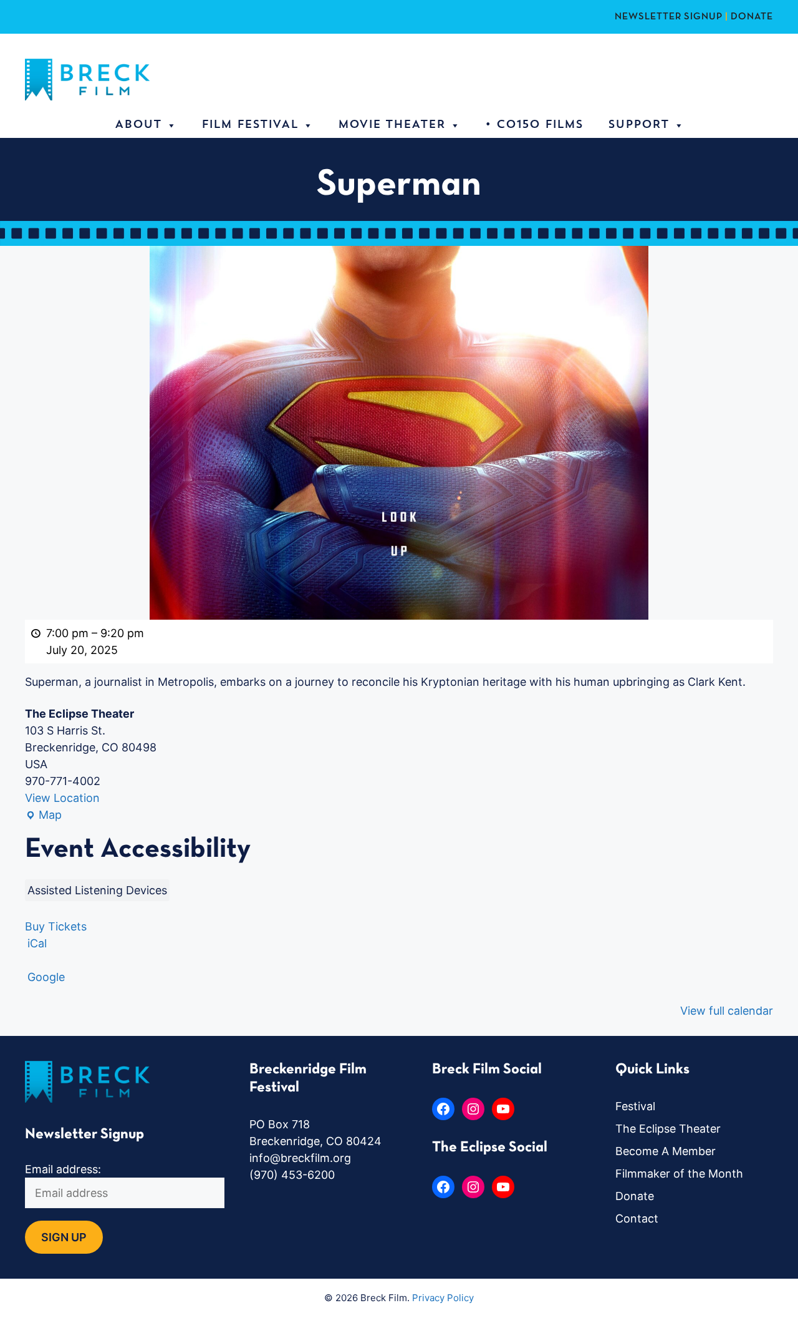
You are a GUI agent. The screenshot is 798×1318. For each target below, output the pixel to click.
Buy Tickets (56, 926)
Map (43, 815)
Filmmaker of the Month (679, 1173)
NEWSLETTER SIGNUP (669, 17)
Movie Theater (391, 125)
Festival (635, 1106)
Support (638, 125)
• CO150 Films (534, 125)
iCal (37, 943)
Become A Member (665, 1151)
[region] (162, 1227)
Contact (636, 1218)
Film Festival (249, 125)
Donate (634, 1196)
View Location (62, 797)
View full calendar (726, 1010)
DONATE (752, 17)
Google (46, 977)
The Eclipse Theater (668, 1128)
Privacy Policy (443, 1298)
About (138, 125)
